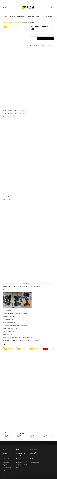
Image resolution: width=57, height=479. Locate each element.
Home (6, 16)
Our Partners (6, 455)
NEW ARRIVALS (12, 16)
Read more (51, 436)
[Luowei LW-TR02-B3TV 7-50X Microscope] (22, 389)
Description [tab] (26, 282)
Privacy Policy (33, 452)
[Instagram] (5, 7)
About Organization (7, 452)
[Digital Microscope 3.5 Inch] (9, 389)
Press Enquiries (19, 455)
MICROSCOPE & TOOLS (38, 44)
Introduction (19, 452)
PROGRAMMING (31, 16)
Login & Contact (48, 16)
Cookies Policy (33, 453)
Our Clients (5, 453)
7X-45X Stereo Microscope (35, 432)
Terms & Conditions (34, 455)
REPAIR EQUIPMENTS (20, 16)
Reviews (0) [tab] (31, 282)
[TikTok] (8, 7)
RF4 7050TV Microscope (48, 432)
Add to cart (46, 38)
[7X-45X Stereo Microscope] (35, 389)
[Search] (51, 7)
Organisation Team (20, 453)
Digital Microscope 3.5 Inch (9, 432)
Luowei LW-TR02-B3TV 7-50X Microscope (22, 433)
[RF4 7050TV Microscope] (48, 389)
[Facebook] (3, 7)
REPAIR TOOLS (38, 16)
